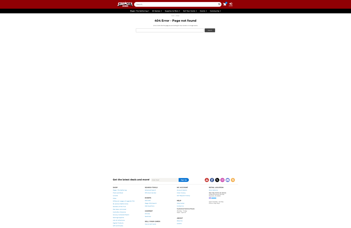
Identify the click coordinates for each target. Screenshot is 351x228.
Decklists (148, 216)
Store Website (213, 190)
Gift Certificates (118, 226)
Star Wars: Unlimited (119, 209)
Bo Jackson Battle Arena (120, 204)
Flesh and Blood (118, 193)
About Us (180, 221)
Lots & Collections (119, 220)
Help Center (180, 203)
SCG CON (148, 200)
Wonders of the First (119, 206)
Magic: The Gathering (120, 190)
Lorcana (115, 195)
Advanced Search (150, 190)
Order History (181, 193)
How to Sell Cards (150, 224)
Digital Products (118, 223)
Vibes (114, 198)
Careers (179, 223)
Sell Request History (183, 195)
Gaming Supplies (118, 217)
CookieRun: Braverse (119, 212)
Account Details (182, 190)
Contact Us (180, 206)
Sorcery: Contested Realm (121, 215)
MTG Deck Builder (150, 193)
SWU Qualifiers (149, 206)
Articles (147, 213)
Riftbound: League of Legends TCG (123, 201)
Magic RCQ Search (151, 203)
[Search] (219, 4)
